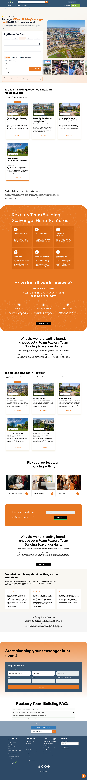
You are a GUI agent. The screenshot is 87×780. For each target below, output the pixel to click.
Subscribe (60, 517)
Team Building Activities (13, 8)
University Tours (47, 753)
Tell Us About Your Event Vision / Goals (63, 677)
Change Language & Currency (14, 750)
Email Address (64, 741)
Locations (17, 5)
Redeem (27, 758)
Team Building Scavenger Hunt (26, 8)
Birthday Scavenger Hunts (31, 753)
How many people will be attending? (14, 669)
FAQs (9, 748)
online (10, 739)
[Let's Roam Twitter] (45, 767)
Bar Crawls (46, 745)
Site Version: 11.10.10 (43, 771)
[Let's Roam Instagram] (48, 767)
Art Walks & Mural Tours (48, 743)
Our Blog (28, 755)
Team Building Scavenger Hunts (32, 749)
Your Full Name (59, 669)
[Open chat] (84, 776)
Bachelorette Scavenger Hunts (32, 751)
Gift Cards (24, 5)
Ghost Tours (46, 749)
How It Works (29, 743)
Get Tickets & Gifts (30, 741)
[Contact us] (39, 767)
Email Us (10, 744)
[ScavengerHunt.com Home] (5, 8)
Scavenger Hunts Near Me (43, 727)
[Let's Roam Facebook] (42, 767)
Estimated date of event (36, 669)
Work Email (34, 677)
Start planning (43, 323)
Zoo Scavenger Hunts (48, 751)
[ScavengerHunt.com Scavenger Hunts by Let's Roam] (11, 3)
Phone (9, 677)
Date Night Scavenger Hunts (49, 747)
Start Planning (43, 564)
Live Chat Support (12, 746)
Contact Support (12, 742)
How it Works (10, 5)
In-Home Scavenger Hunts (49, 755)
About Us (28, 745)
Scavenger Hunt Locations (31, 747)
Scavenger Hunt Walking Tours (50, 741)
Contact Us (12, 739)
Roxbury (37, 8)
